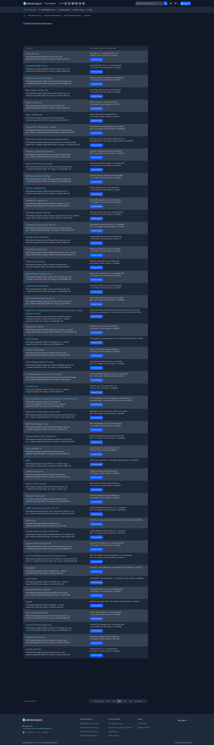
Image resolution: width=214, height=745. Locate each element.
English (184, 720)
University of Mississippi (37, 286)
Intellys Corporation (35, 349)
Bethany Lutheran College (38, 176)
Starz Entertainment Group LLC (40, 298)
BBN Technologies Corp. (37, 424)
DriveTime (30, 520)
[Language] (176, 3)
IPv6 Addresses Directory (89, 731)
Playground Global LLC (36, 249)
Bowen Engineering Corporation (41, 436)
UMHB (29, 601)
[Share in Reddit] (83, 3)
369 (130, 701)
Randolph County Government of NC (43, 411)
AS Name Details (96, 60)
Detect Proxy (79, 10)
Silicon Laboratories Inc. (37, 612)
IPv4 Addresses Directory (89, 723)
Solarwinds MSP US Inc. (37, 65)
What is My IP (65, 10)
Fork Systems (32, 339)
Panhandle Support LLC (37, 200)
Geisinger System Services (38, 212)
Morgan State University (37, 237)
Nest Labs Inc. (32, 53)
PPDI (28, 460)
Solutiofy (54, 743)
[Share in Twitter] (72, 3)
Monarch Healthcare (35, 496)
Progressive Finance (35, 637)
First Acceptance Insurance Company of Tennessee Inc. (52, 398)
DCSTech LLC (32, 386)
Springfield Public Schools (38, 589)
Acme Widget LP (33, 448)
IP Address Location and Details (120, 727)
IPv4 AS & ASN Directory (89, 727)
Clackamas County (34, 326)
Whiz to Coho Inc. (34, 102)
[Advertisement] (85, 35)
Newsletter (30, 732)
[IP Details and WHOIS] (165, 3)
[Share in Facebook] (65, 3)
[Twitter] (23, 732)
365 (108, 701)
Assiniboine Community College (41, 127)
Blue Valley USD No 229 (37, 90)
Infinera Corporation (35, 261)
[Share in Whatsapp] (69, 3)
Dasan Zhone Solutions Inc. (39, 273)
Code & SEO (141, 723)
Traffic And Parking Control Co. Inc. (42, 508)
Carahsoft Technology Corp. (39, 624)
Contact (45, 732)
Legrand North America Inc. (39, 543)
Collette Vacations (34, 471)
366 (114, 701)
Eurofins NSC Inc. (34, 649)
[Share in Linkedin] (76, 3)
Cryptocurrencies (143, 727)
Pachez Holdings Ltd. (36, 188)
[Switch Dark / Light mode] (171, 3)
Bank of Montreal (34, 114)
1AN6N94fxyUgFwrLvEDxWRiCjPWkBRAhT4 (37, 728)
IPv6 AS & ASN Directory (53, 16)
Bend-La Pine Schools (36, 483)
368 (124, 701)
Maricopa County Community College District (47, 139)
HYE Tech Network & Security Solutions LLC (46, 555)
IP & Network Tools (34, 16)
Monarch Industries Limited (39, 163)
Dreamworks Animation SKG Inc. (41, 225)
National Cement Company (38, 78)
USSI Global (31, 578)
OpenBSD (30, 568)
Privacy (38, 732)
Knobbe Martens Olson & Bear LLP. (42, 531)
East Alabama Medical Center (40, 362)
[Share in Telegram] (79, 3)
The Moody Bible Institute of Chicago (43, 374)
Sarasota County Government (40, 151)
